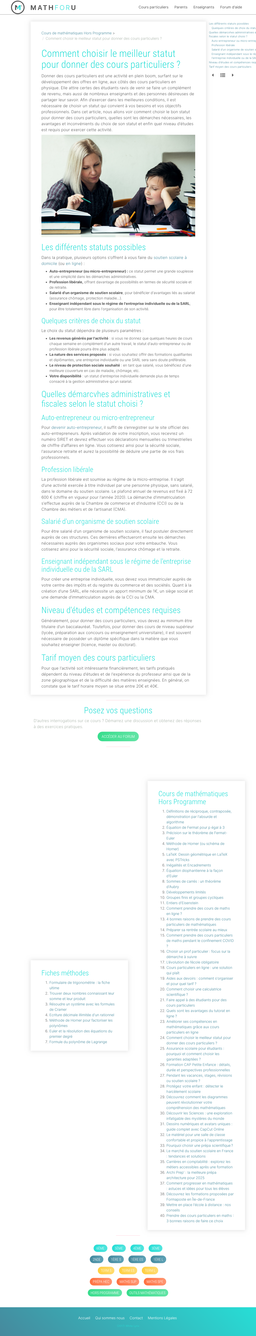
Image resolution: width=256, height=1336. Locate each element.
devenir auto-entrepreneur (76, 427)
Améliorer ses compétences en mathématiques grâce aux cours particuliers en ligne (192, 1026)
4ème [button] (137, 1248)
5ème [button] (119, 1248)
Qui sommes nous (110, 1318)
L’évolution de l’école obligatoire (192, 962)
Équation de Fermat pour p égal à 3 (195, 827)
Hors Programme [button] (105, 1293)
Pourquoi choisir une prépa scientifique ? (199, 1145)
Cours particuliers (153, 7)
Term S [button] (106, 1270)
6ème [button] (100, 1248)
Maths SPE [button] (155, 1282)
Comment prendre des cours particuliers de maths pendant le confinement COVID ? (200, 940)
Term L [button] (150, 1270)
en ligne (73, 263)
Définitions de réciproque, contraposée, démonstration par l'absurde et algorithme (199, 816)
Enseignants (203, 7)
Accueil (84, 1318)
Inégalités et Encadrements (188, 865)
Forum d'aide (231, 7)
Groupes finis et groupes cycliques (194, 897)
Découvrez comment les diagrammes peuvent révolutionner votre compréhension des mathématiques (197, 1102)
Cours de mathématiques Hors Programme (76, 33)
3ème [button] (156, 1248)
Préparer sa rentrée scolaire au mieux (196, 930)
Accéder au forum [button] (118, 736)
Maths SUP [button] (128, 1282)
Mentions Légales (162, 1318)
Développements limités (186, 892)
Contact (136, 1318)
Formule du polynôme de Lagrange (78, 1042)
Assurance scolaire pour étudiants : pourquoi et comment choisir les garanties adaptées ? (195, 1053)
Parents (180, 7)
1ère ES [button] (137, 1259)
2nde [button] (97, 1259)
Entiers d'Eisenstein (182, 903)
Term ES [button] (128, 1270)
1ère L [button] (158, 1259)
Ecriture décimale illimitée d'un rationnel (81, 1015)
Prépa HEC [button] (101, 1282)
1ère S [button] (116, 1259)
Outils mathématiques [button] (147, 1293)
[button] (213, 75)
